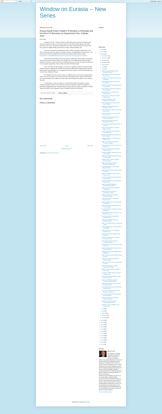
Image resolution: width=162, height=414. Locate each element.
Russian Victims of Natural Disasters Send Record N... (111, 149)
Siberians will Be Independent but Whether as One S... (110, 107)
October (104, 60)
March (103, 313)
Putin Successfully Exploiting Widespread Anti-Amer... (109, 185)
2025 (101, 51)
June (103, 69)
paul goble (112, 351)
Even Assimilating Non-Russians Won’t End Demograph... (111, 248)
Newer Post (43, 145)
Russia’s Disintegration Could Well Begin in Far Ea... (110, 128)
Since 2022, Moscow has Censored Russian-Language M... (111, 291)
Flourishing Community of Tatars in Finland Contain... (110, 259)
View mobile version (66, 148)
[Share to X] (63, 93)
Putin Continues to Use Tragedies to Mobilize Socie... (111, 231)
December (104, 56)
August (104, 64)
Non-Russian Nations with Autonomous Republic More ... (112, 287)
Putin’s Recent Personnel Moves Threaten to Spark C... (110, 142)
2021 (101, 324)
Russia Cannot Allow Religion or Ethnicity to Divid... (110, 220)
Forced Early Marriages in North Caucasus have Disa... (110, 266)
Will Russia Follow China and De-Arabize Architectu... (110, 298)
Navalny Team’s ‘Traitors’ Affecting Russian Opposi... (110, 160)
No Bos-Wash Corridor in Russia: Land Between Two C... (111, 213)
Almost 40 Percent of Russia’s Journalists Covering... (109, 192)
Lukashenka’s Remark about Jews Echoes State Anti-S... (110, 117)
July (103, 67)
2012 (101, 344)
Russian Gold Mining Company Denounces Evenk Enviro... (110, 280)
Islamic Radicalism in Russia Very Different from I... (110, 93)
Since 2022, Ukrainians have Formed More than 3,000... (111, 284)
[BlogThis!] (61, 93)
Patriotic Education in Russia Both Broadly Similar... (110, 167)
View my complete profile (105, 392)
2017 (101, 333)
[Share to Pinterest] (66, 93)
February (104, 315)
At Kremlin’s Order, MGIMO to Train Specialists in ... (110, 305)
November (104, 58)
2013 (101, 342)
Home (66, 145)
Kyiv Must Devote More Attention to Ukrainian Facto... (110, 217)
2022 (101, 322)
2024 (101, 54)
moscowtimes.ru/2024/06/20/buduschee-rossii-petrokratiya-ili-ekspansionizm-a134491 (63, 55)
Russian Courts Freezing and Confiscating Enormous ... (109, 301)
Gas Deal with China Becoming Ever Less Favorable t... (111, 131)
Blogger (88, 402)
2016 (101, 335)
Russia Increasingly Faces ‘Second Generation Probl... (111, 238)
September (105, 62)
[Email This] (59, 93)
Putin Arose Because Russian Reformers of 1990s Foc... (109, 163)
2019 (101, 329)
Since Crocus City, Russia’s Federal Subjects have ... (111, 96)
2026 (101, 49)
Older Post (90, 145)
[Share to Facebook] (64, 93)
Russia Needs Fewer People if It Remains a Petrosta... (110, 121)
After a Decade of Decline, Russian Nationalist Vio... (110, 188)
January (104, 317)
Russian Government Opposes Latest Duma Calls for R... (111, 277)
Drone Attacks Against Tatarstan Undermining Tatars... (110, 241)
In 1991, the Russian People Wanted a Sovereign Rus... (111, 178)
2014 (101, 340)
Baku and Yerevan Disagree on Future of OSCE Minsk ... (111, 206)
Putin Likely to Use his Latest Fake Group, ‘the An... (110, 199)
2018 (101, 331)
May (103, 308)
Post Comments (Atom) (52, 153)
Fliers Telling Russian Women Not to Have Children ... (111, 103)
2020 (101, 327)
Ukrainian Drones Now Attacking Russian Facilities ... (110, 195)
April (103, 311)
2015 (101, 338)
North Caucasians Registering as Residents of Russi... (110, 71)
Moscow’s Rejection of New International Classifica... (109, 100)
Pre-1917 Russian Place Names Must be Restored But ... (111, 294)
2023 (101, 320)
